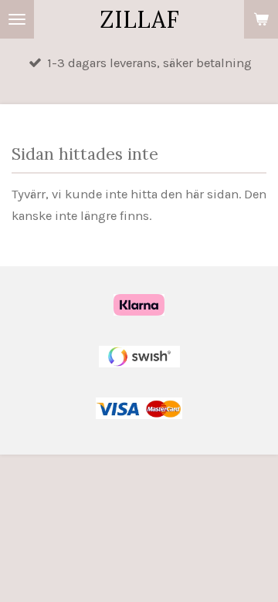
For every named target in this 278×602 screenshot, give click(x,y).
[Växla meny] (17, 19)
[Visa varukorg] (261, 19)
